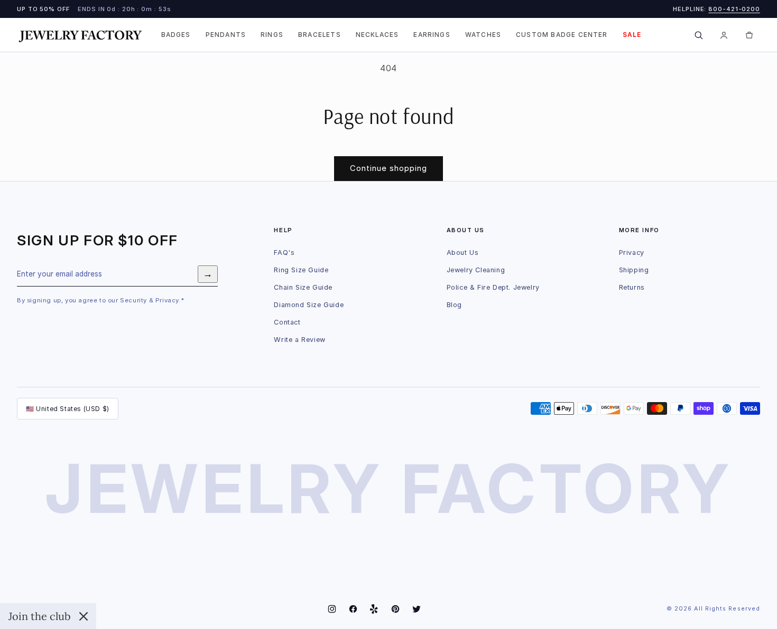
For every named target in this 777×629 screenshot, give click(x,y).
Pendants (226, 35)
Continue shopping (388, 168)
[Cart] (749, 34)
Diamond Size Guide (309, 305)
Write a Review (299, 340)
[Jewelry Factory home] (80, 35)
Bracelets (319, 35)
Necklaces (377, 35)
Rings (272, 35)
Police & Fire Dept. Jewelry (493, 287)
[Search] (698, 34)
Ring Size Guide (301, 270)
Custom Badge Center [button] (562, 35)
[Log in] (724, 34)
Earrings (431, 35)
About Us (463, 252)
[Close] (83, 616)
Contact (287, 322)
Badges (176, 35)
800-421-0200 (734, 9)
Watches (483, 35)
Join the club (39, 616)
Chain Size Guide (303, 287)
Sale (632, 35)
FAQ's (284, 252)
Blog (454, 305)
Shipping (634, 270)
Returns (632, 287)
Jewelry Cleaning (476, 270)
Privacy (631, 252)
